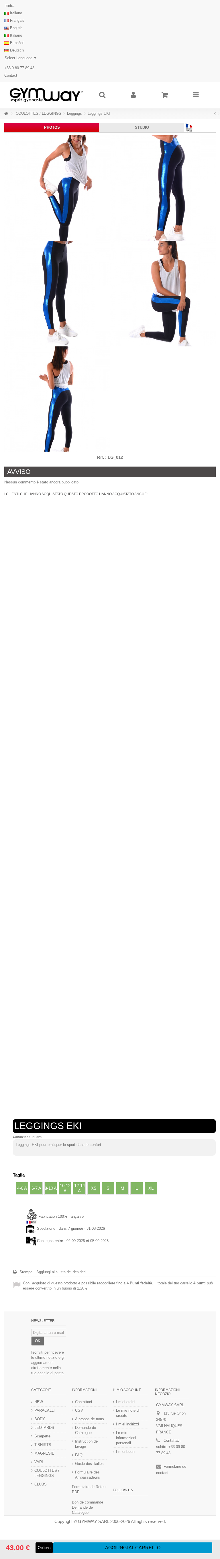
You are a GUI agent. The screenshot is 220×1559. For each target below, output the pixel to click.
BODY (39, 1419)
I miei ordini (125, 1402)
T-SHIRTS (42, 1445)
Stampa (25, 1272)
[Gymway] (46, 95)
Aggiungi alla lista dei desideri (61, 1272)
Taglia (19, 1175)
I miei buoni (125, 1451)
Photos (52, 127)
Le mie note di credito (128, 1413)
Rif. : (102, 457)
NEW (38, 1402)
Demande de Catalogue (85, 1430)
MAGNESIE (44, 1453)
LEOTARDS (44, 1427)
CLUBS (40, 1484)
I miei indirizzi (127, 1424)
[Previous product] (215, 113)
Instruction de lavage (86, 1444)
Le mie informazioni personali (126, 1438)
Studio (142, 127)
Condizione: (22, 1136)
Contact (10, 75)
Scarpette (42, 1436)
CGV (79, 1410)
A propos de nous (89, 1419)
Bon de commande (87, 1502)
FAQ (78, 1455)
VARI (38, 1462)
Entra (9, 5)
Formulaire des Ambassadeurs (87, 1474)
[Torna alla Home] (6, 113)
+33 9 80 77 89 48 (19, 68)
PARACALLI (44, 1410)
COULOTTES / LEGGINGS (46, 1473)
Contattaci (83, 1402)
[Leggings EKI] (57, 188)
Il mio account (127, 1390)
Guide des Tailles (89, 1463)
